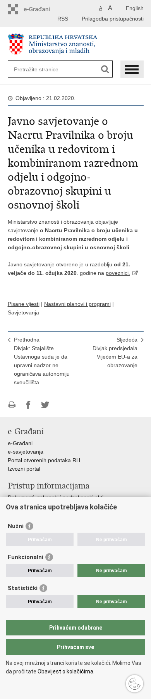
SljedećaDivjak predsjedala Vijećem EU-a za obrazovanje (115, 352)
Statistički (23, 588)
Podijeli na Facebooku (28, 405)
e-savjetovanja (25, 452)
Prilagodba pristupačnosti (113, 19)
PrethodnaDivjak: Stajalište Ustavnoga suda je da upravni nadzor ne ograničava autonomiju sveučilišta (42, 361)
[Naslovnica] (76, 44)
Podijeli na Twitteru (45, 405)
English (135, 8)
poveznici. (118, 273)
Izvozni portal (24, 469)
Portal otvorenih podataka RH (44, 460)
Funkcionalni (25, 557)
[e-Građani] (41, 9)
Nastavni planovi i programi (77, 304)
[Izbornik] (132, 69)
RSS (62, 19)
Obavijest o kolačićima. (65, 671)
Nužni (16, 526)
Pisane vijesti (23, 304)
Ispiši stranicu (12, 405)
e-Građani (20, 443)
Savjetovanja (23, 312)
